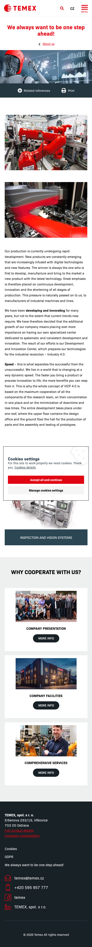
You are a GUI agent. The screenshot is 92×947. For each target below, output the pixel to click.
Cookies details (25, 467)
